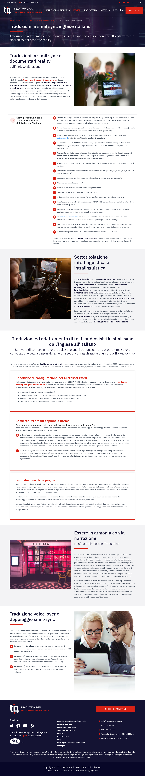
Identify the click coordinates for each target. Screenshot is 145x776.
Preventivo (134, 10)
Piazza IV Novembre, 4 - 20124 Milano (117, 734)
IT (139, 2)
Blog (115, 10)
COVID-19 (61, 733)
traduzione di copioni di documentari (40, 80)
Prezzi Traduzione (64, 724)
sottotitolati (62, 138)
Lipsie (24, 735)
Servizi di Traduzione (66, 730)
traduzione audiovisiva (68, 217)
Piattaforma (90, 10)
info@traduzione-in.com (29, 2)
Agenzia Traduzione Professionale (71, 721)
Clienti (104, 10)
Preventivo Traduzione (66, 727)
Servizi (76, 10)
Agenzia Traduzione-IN (57, 10)
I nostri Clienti (63, 736)
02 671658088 (11, 2)
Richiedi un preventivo (115, 709)
